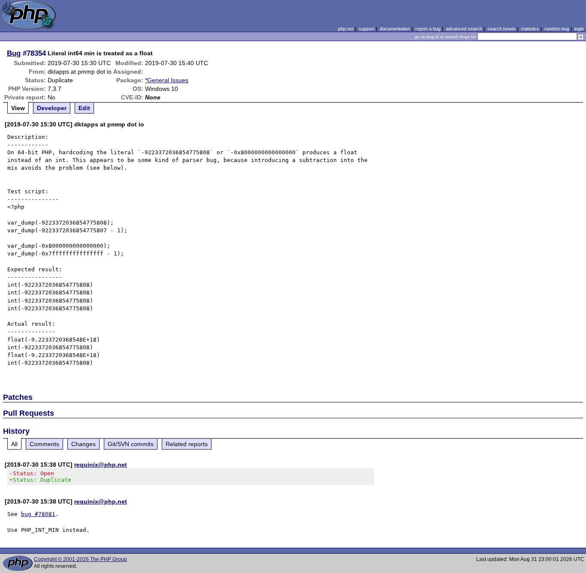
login (579, 28)
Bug (14, 53)
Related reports (187, 444)
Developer (51, 108)
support (367, 28)
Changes (83, 444)
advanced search (464, 28)
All (14, 444)
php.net (345, 28)
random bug (556, 28)
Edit (84, 108)
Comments (44, 444)
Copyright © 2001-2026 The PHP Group (80, 559)
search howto (501, 28)
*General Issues (166, 80)
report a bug (428, 28)
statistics (530, 28)
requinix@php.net (100, 464)
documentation (395, 28)
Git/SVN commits (131, 444)
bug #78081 (38, 514)
